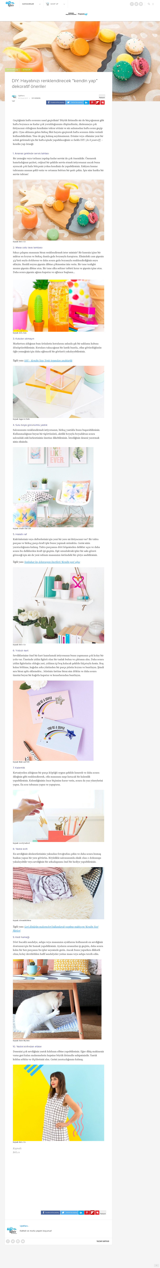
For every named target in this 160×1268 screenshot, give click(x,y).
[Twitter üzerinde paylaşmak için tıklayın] (74, 102)
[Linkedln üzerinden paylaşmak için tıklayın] (86, 102)
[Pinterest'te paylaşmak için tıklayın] (92, 102)
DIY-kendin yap (12, 70)
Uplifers (21, 96)
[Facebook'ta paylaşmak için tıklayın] (56, 102)
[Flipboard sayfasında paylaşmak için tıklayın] (98, 102)
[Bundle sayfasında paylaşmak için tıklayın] (102, 102)
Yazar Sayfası (103, 1241)
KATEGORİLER (28, 4)
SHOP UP (54, 4)
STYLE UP (26, 70)
